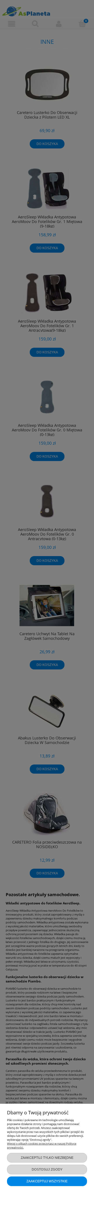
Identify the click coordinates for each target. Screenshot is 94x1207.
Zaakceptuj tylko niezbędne (47, 1157)
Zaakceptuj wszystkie (47, 1181)
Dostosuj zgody (47, 1169)
